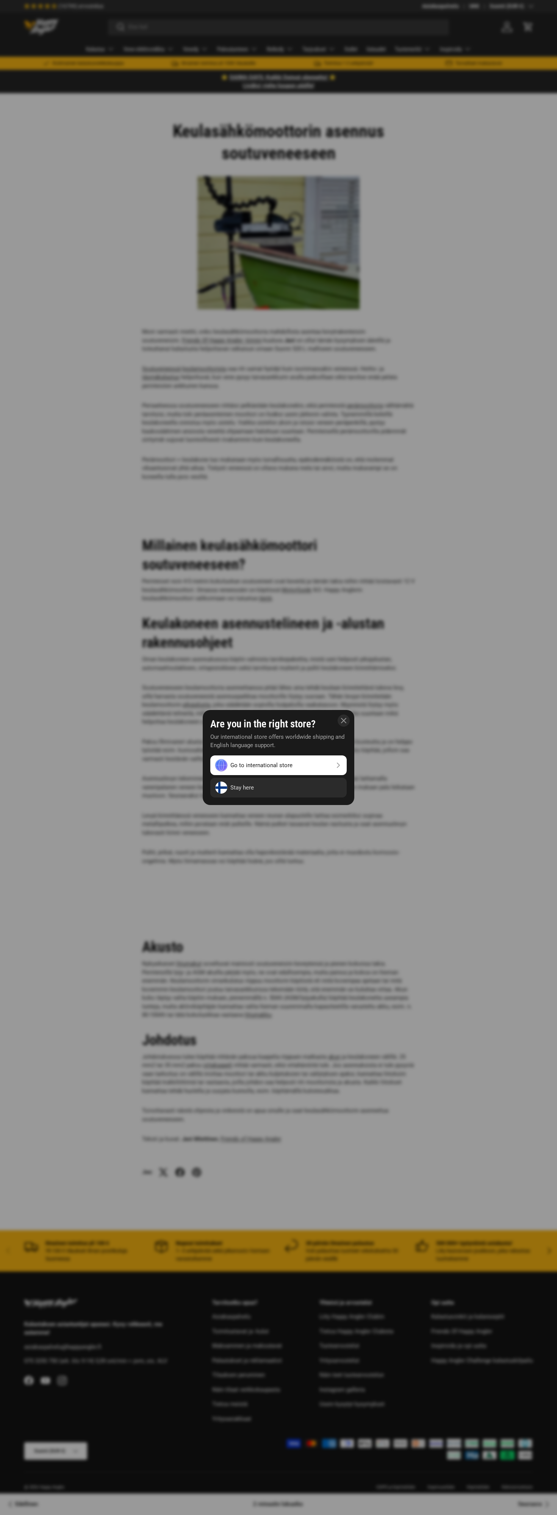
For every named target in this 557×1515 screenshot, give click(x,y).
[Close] (344, 721)
